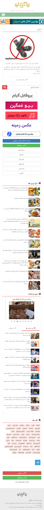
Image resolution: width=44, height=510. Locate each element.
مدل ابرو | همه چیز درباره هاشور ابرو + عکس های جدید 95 (17, 334)
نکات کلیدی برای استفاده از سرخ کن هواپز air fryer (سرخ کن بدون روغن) (15, 251)
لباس (8, 437)
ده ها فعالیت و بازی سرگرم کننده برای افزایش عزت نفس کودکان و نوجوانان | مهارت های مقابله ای (15, 221)
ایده (31, 446)
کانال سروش (22, 473)
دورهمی (25, 428)
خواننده (31, 428)
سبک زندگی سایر (21, 80)
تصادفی (12, 328)
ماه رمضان (18, 440)
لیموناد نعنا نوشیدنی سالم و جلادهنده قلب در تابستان (15, 241)
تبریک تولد (21, 150)
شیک (38, 440)
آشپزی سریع (18, 446)
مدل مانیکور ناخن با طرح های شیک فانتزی (16, 271)
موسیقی (38, 431)
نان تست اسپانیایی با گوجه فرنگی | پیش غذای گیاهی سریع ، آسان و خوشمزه (15, 230)
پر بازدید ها (30, 328)
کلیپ (33, 425)
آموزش (19, 428)
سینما (9, 425)
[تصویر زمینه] (21, 126)
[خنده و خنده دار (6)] (21, 308)
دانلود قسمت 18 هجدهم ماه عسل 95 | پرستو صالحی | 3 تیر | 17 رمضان (17, 350)
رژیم (33, 450)
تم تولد (21, 155)
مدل (38, 437)
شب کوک (29, 443)
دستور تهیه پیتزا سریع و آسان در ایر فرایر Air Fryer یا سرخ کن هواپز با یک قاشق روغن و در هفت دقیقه (15, 263)
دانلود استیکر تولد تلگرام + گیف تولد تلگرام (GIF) (17, 342)
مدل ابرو (21, 159)
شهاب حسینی (30, 431)
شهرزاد (25, 440)
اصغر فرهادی (26, 450)
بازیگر (27, 425)
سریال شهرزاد (23, 437)
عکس (12, 431)
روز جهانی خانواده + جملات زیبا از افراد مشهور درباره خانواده (17, 358)
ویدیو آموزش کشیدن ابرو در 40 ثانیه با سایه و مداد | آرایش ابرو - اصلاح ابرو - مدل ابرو (17, 406)
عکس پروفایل (21, 145)
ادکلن (39, 29)
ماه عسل (9, 434)
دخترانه (14, 443)
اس (20, 450)
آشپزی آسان (32, 437)
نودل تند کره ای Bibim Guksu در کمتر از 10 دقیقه (15, 210)
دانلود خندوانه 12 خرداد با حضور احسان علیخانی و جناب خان (17, 382)
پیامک (38, 450)
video (38, 425)
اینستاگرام (14, 437)
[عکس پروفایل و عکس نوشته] (21, 95)
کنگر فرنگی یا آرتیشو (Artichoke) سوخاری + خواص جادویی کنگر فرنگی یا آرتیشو (15, 189)
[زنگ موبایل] (21, 115)
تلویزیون (37, 428)
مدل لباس (21, 169)
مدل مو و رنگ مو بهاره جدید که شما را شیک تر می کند (15, 282)
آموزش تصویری (20, 431)
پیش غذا (25, 446)
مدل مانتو (21, 164)
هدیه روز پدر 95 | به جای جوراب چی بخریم (22, 63)
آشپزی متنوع (13, 450)
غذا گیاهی (37, 446)
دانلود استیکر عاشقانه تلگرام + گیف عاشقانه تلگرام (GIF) (18, 366)
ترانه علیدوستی (10, 428)
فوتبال (14, 452)
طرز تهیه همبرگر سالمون (21, 198)
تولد (13, 440)
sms (9, 443)
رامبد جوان (16, 434)
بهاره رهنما (21, 452)
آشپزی (21, 173)
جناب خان (15, 425)
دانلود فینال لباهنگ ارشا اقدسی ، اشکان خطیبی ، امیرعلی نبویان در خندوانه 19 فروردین (16, 374)
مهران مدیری (36, 452)
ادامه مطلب (36, 73)
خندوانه (22, 425)
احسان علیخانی (36, 434)
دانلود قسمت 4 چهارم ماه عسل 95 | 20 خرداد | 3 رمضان (17, 390)
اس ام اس (32, 440)
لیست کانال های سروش (21, 140)
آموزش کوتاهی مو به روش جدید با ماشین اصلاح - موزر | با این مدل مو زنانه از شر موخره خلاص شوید (17, 399)
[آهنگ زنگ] (21, 134)
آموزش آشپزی (9, 446)
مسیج (8, 440)
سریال (28, 434)
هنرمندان (28, 452)
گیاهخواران (21, 443)
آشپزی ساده (36, 443)
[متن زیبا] (21, 105)
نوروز (22, 434)
